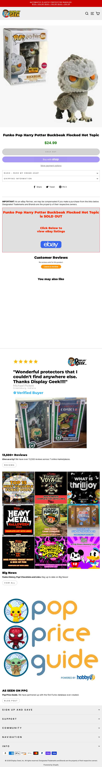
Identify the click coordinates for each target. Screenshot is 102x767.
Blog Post (11, 701)
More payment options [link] (51, 165)
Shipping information (18, 179)
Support (9, 719)
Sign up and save (17, 709)
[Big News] (51, 520)
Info (6, 746)
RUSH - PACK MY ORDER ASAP (21, 173)
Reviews (9, 465)
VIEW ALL (9, 583)
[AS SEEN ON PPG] (51, 638)
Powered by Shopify (51, 765)
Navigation (12, 737)
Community (12, 728)
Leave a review (51, 266)
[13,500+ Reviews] (51, 402)
